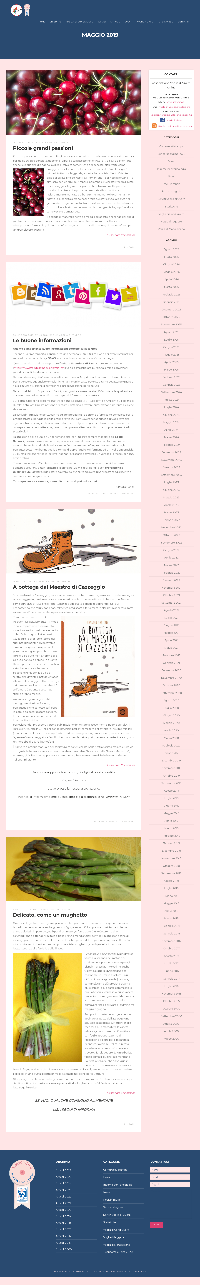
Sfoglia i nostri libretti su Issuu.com (175, 126)
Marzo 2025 (171, 369)
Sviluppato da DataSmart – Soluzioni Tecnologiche (85, 1271)
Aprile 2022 (171, 557)
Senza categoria (171, 191)
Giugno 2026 (171, 264)
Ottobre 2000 (171, 1008)
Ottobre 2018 (171, 865)
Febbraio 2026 (171, 294)
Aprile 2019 (171, 820)
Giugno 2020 (171, 715)
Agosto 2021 (171, 610)
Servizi (102, 22)
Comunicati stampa (171, 146)
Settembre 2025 (171, 324)
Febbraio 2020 (171, 745)
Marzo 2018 (171, 918)
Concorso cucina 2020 (171, 153)
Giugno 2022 (171, 550)
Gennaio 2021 (171, 662)
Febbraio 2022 (171, 572)
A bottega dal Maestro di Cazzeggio (59, 587)
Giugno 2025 (171, 347)
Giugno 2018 (171, 896)
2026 (68, 1170)
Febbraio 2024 (171, 444)
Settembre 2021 (171, 602)
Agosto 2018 (171, 880)
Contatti (183, 22)
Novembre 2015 (171, 993)
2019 (68, 1216)
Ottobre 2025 (171, 317)
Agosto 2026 (171, 249)
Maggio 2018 (171, 903)
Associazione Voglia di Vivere (60, 335)
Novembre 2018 (171, 858)
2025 (68, 1176)
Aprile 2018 (171, 910)
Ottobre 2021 (171, 595)
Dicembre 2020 (171, 670)
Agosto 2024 (171, 399)
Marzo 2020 (171, 738)
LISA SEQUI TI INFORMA (74, 1109)
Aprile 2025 (171, 362)
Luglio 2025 (171, 339)
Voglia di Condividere (79, 22)
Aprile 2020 (171, 730)
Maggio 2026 (171, 272)
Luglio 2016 (171, 986)
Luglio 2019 (171, 798)
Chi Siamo (55, 22)
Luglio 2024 (171, 407)
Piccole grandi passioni (43, 148)
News (130, 247)
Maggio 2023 (171, 497)
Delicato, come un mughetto (50, 915)
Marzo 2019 (171, 828)
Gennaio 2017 (171, 978)
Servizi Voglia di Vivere (171, 199)
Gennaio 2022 (171, 580)
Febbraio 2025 (171, 377)
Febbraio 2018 (171, 925)
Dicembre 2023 (171, 452)
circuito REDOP (118, 797)
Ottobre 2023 (171, 467)
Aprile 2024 (171, 429)
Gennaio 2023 (171, 520)
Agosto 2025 (171, 332)
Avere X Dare (145, 22)
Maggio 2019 (171, 813)
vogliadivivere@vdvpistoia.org (174, 107)
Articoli (115, 22)
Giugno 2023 (171, 489)
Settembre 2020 (171, 693)
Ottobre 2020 (171, 685)
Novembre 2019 (171, 768)
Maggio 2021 (171, 632)
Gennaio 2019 (171, 843)
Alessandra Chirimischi (55, 142)
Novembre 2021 (171, 587)
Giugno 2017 (171, 971)
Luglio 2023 (171, 482)
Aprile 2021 (171, 640)
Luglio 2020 (171, 708)
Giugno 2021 (171, 625)
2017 (68, 1229)
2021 (68, 1203)
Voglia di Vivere (174, 120)
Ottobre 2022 (171, 535)
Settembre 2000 (171, 1016)
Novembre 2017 (171, 941)
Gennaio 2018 (171, 933)
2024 (68, 1183)
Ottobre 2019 (171, 775)
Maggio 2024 (171, 422)
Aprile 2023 (171, 505)
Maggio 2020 (171, 723)
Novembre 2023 (171, 459)
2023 (68, 1190)
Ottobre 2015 (171, 1001)
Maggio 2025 (171, 354)
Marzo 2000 (171, 1038)
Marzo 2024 (171, 437)
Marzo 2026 (171, 286)
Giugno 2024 (171, 414)
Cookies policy (136, 1271)
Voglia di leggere (121, 821)
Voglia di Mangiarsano (171, 229)
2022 (68, 1196)
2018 (68, 1223)
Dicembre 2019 (171, 760)
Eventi (128, 22)
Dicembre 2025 (171, 309)
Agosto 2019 (171, 790)
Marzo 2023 (171, 512)
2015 (68, 1242)
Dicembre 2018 (171, 850)
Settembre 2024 (171, 392)
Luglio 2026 (171, 257)
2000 (68, 1249)
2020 (68, 1209)
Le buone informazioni (42, 340)
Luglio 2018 (171, 888)
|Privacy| (121, 1271)
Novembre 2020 (171, 677)
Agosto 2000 (171, 1023)
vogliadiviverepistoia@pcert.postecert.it (171, 115)
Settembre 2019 (171, 783)
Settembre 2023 (171, 474)
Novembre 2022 (171, 527)
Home (42, 22)
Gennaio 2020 (171, 753)
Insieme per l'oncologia (171, 169)
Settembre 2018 (171, 873)
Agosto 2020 (171, 700)
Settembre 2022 (171, 542)
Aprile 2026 (171, 279)
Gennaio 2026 (171, 302)
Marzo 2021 (171, 647)
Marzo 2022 (171, 565)
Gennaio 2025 (171, 384)
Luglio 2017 (171, 963)
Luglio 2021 (171, 617)
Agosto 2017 (171, 956)
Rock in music (171, 184)
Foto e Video (165, 22)
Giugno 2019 (171, 805)
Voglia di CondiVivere (118, 494)
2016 (68, 1236)
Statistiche (171, 206)
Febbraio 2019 (171, 835)
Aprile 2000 (171, 1031)
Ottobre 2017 (171, 948)
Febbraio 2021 (171, 655)
